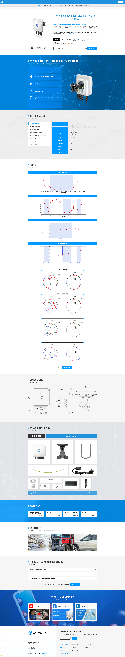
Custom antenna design (64, 646)
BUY (121, 2)
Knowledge (74, 652)
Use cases (74, 649)
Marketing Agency (44, 653)
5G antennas (62, 650)
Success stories (75, 650)
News (61, 647)
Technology (74, 646)
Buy (74, 638)
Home (61, 642)
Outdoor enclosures (64, 644)
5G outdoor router (63, 652)
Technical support (65, 638)
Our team (74, 647)
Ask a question (88, 644)
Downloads (87, 647)
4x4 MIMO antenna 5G (64, 653)
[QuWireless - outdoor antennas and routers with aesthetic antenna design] (6, 2)
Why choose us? (75, 644)
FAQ (85, 646)
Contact (61, 649)
